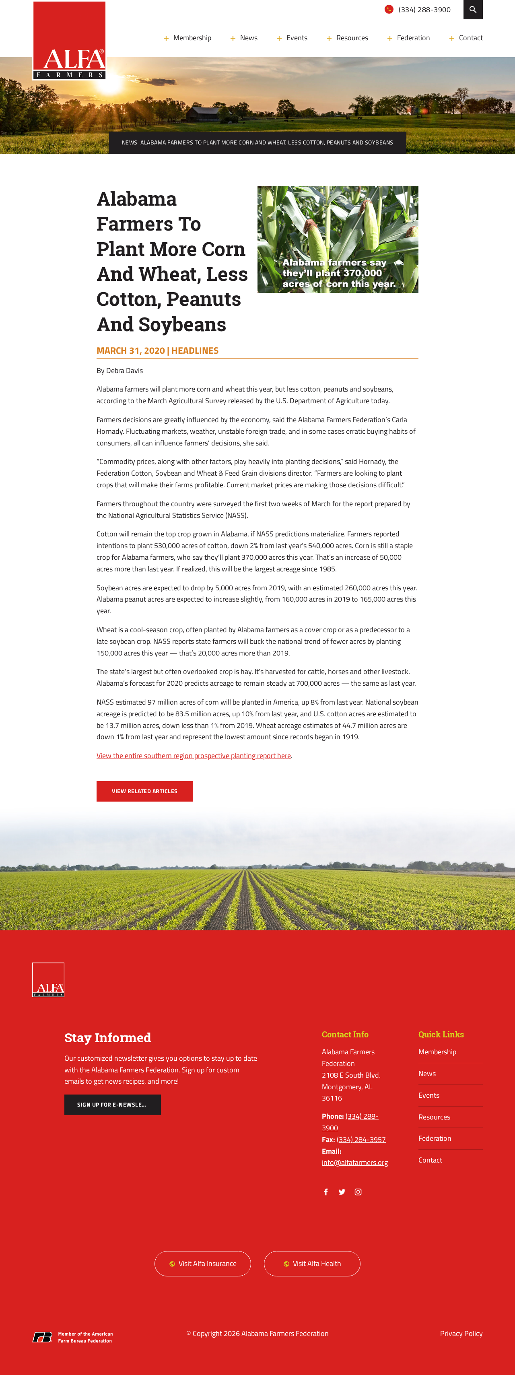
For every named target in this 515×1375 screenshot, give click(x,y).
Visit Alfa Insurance (208, 1263)
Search (473, 9)
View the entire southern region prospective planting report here (194, 755)
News (249, 37)
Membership (192, 37)
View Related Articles (145, 791)
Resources (352, 37)
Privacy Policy (461, 1333)
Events (296, 37)
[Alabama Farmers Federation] (48, 980)
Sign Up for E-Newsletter (116, 1104)
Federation (413, 37)
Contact (471, 37)
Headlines (195, 350)
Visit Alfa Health (317, 1263)
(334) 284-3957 (361, 1139)
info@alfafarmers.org (355, 1162)
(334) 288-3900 (424, 9)
